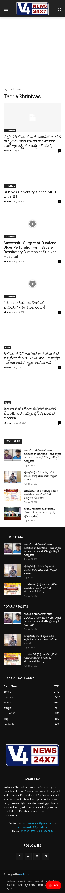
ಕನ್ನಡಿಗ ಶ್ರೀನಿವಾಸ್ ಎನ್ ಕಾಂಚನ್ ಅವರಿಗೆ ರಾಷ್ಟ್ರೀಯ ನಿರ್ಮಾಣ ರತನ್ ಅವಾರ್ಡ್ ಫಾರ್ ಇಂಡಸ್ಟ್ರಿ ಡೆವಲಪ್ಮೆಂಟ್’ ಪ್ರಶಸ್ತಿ (32, 141)
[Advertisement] (32, 51)
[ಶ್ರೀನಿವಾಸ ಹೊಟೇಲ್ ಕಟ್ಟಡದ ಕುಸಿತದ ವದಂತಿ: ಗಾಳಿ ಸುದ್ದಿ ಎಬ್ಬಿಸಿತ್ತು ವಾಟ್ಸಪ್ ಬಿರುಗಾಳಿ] (32, 390)
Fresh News (10, 130)
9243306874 (46, 831)
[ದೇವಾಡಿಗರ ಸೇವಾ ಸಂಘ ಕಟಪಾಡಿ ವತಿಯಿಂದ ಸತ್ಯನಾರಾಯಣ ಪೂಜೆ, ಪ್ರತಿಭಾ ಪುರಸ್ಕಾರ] (12, 513)
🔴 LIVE (53, 885)
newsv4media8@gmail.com (33, 827)
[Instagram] (28, 856)
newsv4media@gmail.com (38, 823)
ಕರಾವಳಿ (7, 347)
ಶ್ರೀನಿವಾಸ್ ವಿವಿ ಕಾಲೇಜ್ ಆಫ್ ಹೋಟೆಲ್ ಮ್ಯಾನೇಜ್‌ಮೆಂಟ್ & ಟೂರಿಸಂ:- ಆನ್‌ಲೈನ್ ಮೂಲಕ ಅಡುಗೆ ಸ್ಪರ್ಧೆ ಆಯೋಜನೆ (32, 358)
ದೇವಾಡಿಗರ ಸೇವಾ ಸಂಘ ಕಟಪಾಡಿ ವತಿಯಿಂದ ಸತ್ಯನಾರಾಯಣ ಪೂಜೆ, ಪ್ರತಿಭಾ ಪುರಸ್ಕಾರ (40, 512)
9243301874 (28, 831)
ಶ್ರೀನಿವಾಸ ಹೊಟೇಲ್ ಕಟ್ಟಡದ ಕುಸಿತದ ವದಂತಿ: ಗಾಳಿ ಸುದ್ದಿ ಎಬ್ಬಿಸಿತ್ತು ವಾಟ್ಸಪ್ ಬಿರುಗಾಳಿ (30, 413)
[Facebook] (19, 856)
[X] (36, 856)
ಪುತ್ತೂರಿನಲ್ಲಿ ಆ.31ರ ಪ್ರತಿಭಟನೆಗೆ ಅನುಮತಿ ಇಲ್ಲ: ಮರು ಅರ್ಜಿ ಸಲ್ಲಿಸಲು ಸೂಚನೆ (41, 476)
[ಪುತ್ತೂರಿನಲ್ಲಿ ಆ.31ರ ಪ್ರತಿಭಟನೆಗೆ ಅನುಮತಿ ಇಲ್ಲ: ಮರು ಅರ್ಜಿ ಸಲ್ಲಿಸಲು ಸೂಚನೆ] (12, 477)
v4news (7, 201)
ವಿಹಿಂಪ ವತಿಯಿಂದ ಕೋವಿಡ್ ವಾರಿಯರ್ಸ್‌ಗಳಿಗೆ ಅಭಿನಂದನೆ (24, 305)
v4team (7, 150)
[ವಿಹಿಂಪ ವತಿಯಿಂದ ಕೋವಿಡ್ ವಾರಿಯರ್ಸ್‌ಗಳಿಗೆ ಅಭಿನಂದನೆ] (32, 283)
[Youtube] (45, 856)
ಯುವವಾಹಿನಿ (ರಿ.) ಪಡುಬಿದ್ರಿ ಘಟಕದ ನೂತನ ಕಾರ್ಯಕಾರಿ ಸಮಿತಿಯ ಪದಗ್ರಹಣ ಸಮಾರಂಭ (41, 494)
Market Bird (25, 874)
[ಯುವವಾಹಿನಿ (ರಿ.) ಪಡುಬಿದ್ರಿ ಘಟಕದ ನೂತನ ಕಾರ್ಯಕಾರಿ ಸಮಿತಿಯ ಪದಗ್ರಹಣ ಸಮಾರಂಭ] (12, 495)
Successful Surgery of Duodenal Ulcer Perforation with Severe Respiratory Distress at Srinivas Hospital (30, 250)
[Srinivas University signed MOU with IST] (32, 173)
